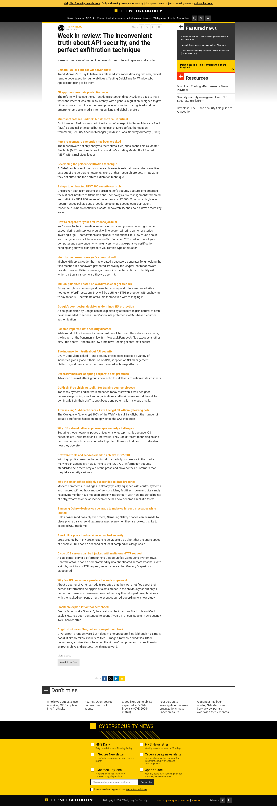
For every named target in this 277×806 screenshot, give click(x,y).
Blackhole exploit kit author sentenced (83, 607)
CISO (88, 18)
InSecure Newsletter (110, 754)
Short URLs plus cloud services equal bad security (90, 535)
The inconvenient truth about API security (85, 351)
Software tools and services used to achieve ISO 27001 (94, 455)
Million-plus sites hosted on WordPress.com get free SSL (95, 284)
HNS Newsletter (156, 744)
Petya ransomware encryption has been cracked (89, 141)
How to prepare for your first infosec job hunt (87, 222)
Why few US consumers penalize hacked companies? (92, 580)
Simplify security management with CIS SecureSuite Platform (202, 98)
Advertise (196, 800)
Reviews (147, 18)
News (70, 18)
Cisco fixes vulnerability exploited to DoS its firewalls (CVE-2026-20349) (137, 707)
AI (94, 18)
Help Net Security (74, 27)
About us (185, 800)
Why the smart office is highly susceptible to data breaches (96, 481)
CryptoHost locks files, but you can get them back (90, 629)
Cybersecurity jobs (109, 770)
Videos (100, 18)
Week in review (68, 662)
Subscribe (146, 782)
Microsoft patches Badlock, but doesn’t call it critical (93, 119)
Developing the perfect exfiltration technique (87, 164)
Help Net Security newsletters (82, 3)
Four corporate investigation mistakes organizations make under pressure (173, 707)
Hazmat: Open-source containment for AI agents (203, 45)
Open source (154, 770)
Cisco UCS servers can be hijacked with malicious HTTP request (100, 553)
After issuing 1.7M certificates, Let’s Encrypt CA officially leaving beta (104, 410)
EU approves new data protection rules (83, 92)
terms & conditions (136, 789)
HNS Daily (103, 744)
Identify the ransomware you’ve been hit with (87, 257)
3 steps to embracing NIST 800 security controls (90, 186)
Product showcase (115, 18)
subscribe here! (203, 3)
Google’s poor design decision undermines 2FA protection (96, 306)
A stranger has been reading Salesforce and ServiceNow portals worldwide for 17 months (213, 707)
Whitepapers (159, 18)
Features (79, 18)
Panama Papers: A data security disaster (84, 329)
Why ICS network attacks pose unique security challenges (96, 428)
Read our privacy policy (168, 800)
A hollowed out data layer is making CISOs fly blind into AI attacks (63, 705)
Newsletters (183, 18)
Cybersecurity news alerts (163, 754)
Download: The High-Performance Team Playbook (203, 66)
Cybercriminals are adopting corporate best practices (93, 373)
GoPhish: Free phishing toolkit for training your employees (96, 387)
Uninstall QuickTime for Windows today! (84, 69)
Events (171, 18)
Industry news (134, 18)
